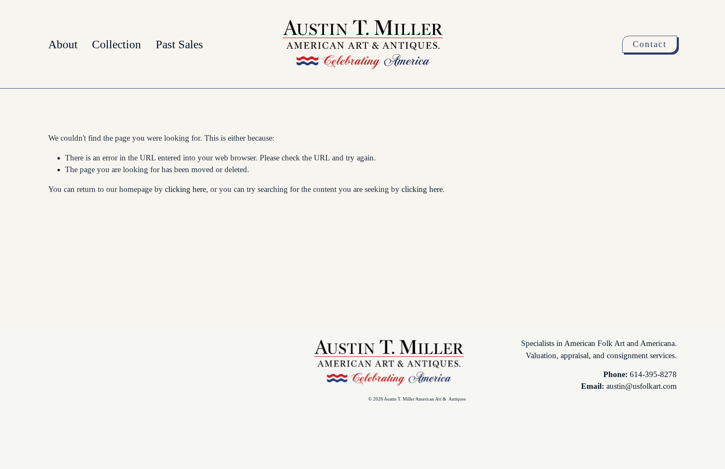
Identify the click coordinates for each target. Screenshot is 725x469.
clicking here (185, 189)
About (63, 44)
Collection (116, 44)
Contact (650, 44)
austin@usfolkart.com (641, 386)
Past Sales (179, 44)
